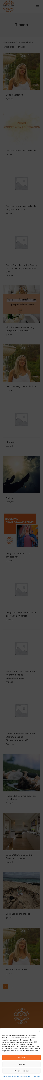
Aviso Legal (36, 1076)
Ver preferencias (21, 1071)
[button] (39, 1031)
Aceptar (21, 1058)
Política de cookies (9, 1076)
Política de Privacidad (24, 1076)
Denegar (21, 1064)
